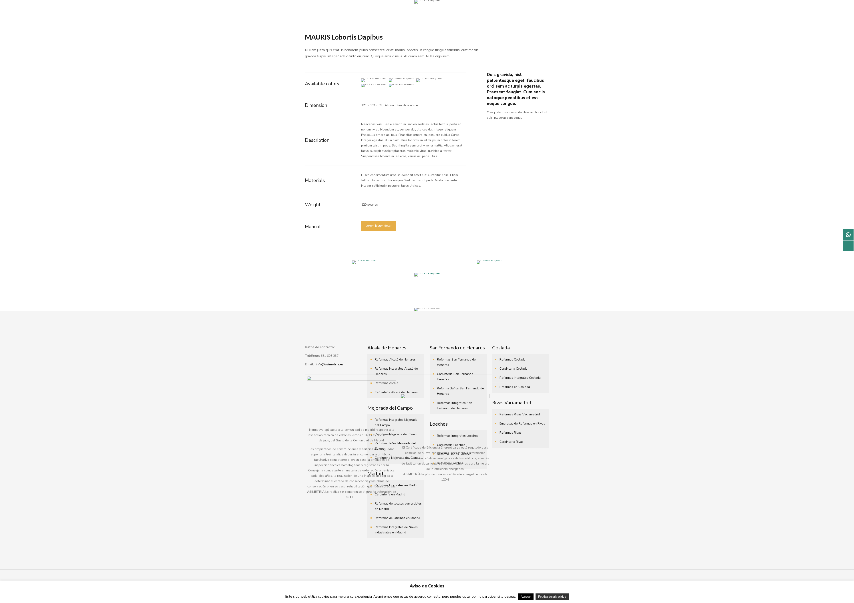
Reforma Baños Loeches (454, 454)
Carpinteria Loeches (451, 445)
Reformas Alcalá (386, 383)
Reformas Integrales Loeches (457, 436)
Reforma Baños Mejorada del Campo (395, 446)
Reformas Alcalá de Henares (395, 359)
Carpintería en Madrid (390, 494)
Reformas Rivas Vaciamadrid (520, 414)
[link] (364, 262)
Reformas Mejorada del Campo (396, 434)
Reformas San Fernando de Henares (456, 362)
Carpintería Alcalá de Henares (396, 392)
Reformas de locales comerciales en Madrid (398, 506)
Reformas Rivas (511, 433)
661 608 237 (329, 356)
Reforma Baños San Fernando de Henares (460, 391)
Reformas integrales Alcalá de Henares (396, 371)
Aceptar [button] (526, 597)
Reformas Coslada (513, 359)
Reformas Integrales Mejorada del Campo (396, 422)
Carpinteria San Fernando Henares (455, 376)
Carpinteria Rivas (512, 442)
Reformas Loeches (450, 463)
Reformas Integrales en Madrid (396, 485)
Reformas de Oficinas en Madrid (397, 518)
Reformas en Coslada (515, 387)
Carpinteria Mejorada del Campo (397, 458)
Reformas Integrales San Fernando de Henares (454, 405)
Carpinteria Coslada (514, 369)
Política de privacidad (552, 597)
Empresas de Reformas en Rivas (522, 423)
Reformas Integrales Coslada (520, 378)
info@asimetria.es (329, 364)
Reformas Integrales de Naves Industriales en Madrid (396, 530)
